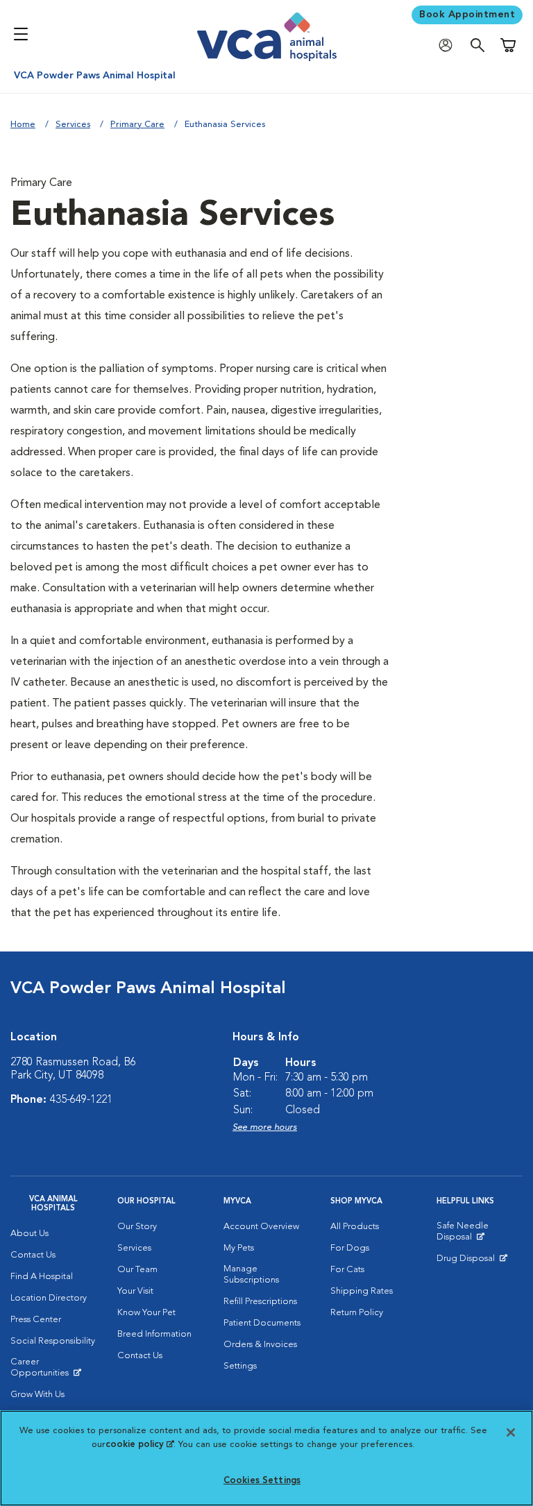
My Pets (238, 1248)
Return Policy (356, 1312)
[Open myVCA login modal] (449, 45)
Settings (240, 1366)
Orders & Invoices (260, 1344)
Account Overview (261, 1226)
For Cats (347, 1269)
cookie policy (139, 1444)
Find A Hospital (41, 1276)
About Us (29, 1233)
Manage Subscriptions (251, 1274)
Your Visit (135, 1291)
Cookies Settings (262, 1480)
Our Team (137, 1269)
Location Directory (48, 1298)
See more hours (264, 1127)
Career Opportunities (53, 1370)
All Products (354, 1226)
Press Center (35, 1319)
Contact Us (33, 1255)
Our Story (137, 1226)
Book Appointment (467, 14)
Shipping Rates (361, 1291)
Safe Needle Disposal (480, 1234)
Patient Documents (262, 1323)
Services (73, 124)
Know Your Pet (146, 1312)
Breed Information (154, 1334)
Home (22, 124)
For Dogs (349, 1248)
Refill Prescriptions (260, 1301)
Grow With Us (37, 1394)
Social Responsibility (52, 1341)
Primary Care (137, 124)
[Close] (511, 1432)
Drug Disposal (472, 1261)
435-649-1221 (81, 1100)
